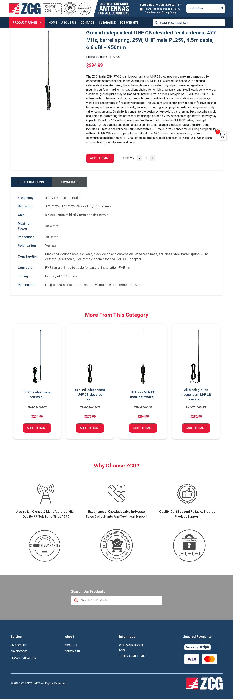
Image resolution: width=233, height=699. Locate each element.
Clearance (107, 22)
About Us (68, 22)
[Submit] (221, 8)
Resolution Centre (23, 657)
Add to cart (100, 158)
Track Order (19, 651)
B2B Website (129, 22)
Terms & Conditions (132, 655)
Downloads (69, 182)
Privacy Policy (168, 12)
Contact (87, 22)
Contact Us (72, 651)
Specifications (31, 182)
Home (53, 22)
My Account (19, 645)
